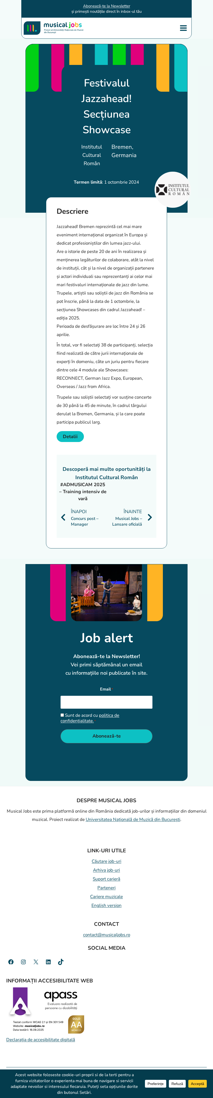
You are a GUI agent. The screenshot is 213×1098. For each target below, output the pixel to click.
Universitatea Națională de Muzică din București (133, 819)
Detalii (70, 436)
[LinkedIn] (48, 962)
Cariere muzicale (106, 897)
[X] (36, 962)
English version (106, 905)
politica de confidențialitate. (90, 718)
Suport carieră (106, 879)
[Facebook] (11, 962)
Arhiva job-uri (106, 870)
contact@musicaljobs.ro (106, 935)
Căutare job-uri (106, 861)
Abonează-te (106, 736)
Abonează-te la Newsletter (106, 6)
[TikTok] (60, 962)
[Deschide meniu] (183, 28)
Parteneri (106, 888)
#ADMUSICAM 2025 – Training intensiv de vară (82, 491)
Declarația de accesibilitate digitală (40, 1040)
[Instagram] (23, 962)
